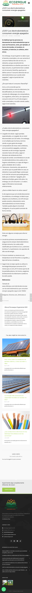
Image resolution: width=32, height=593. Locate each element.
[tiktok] (20, 541)
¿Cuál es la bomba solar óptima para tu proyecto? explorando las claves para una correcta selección (13, 559)
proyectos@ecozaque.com (10, 534)
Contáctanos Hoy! (6, 519)
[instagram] (14, 541)
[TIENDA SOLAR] (10, 582)
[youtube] (17, 541)
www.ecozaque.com (8, 536)
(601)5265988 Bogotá (8, 532)
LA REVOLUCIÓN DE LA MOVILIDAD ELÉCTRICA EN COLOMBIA (15, 555)
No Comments (17, 35)
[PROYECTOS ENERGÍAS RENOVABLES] (5, 582)
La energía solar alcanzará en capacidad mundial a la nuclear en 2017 (15, 397)
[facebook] (11, 541)
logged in (10, 459)
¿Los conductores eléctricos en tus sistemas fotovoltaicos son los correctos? (15, 433)
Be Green (11, 35)
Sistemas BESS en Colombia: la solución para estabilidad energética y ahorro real (14, 551)
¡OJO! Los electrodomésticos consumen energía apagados (15, 567)
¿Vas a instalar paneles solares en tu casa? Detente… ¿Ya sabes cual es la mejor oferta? (14, 570)
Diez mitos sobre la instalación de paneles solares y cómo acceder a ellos (15, 361)
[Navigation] (29, 3)
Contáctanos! (9, 489)
